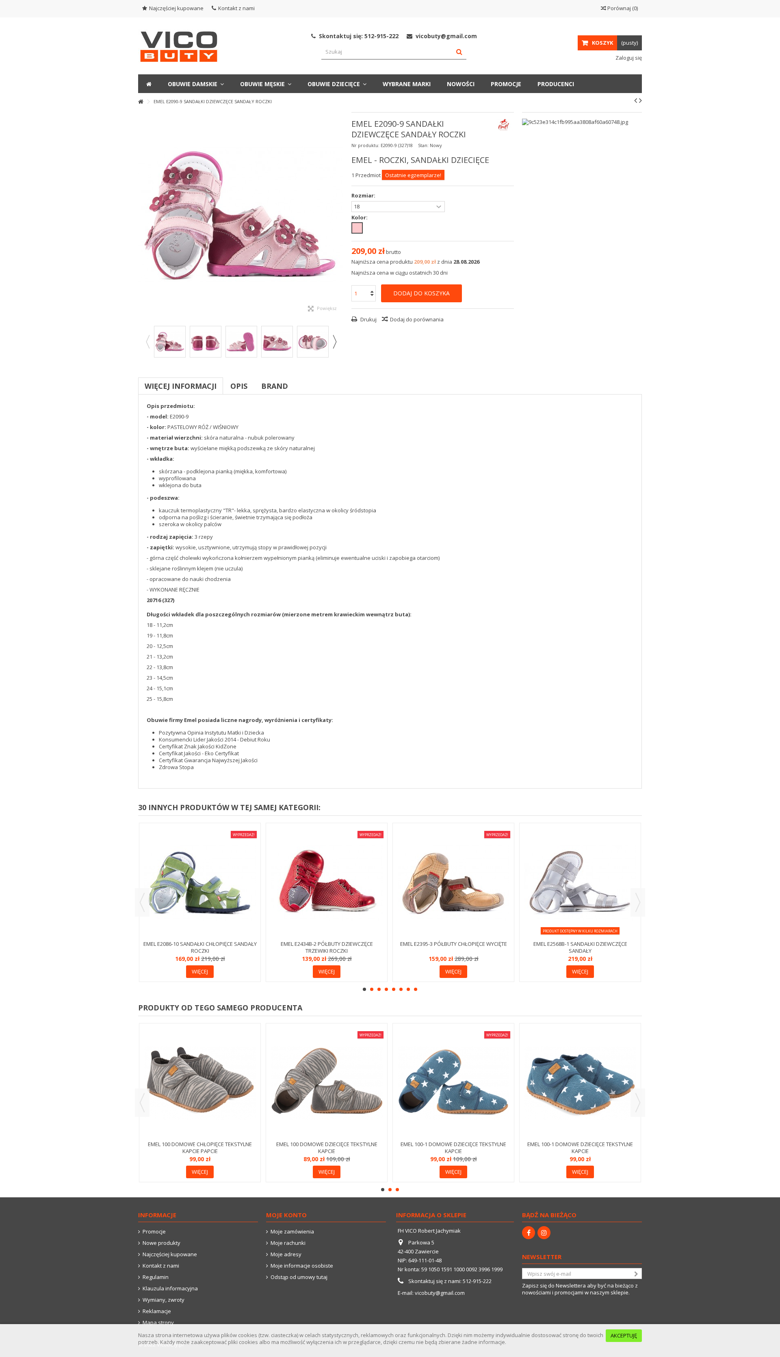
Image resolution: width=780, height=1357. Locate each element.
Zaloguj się (628, 57)
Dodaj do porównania (417, 319)
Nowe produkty (161, 1243)
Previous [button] (147, 342)
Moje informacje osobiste (302, 1265)
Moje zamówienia (292, 1231)
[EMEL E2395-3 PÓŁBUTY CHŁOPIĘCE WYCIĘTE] (453, 883)
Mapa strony (158, 1322)
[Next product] (640, 100)
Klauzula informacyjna (170, 1288)
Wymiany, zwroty (163, 1299)
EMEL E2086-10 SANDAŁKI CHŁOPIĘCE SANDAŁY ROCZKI (200, 947)
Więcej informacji (181, 386)
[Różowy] (357, 228)
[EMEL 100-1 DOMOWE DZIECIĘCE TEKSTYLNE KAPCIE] (453, 1083)
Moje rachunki (288, 1243)
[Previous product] (635, 100)
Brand (274, 386)
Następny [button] (339, 215)
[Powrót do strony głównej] (140, 102)
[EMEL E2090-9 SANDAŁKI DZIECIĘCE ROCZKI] (169, 341)
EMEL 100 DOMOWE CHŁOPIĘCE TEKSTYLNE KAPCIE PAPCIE (200, 1147)
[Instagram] (543, 1232)
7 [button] (408, 989)
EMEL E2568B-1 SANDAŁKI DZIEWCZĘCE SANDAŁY (580, 947)
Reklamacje (157, 1311)
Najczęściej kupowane (176, 8)
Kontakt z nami (236, 8)
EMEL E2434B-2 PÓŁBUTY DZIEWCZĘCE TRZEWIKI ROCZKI (327, 947)
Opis (238, 386)
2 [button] (371, 989)
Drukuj (368, 319)
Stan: (423, 145)
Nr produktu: (365, 145)
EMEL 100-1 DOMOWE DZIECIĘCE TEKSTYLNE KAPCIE (453, 1147)
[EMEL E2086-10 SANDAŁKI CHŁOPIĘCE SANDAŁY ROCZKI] (200, 883)
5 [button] (393, 989)
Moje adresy (286, 1254)
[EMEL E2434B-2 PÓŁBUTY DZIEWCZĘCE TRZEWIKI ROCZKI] (327, 883)
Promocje (154, 1231)
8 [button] (415, 989)
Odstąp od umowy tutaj (299, 1277)
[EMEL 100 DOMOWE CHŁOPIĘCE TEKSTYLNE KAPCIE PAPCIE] (200, 1083)
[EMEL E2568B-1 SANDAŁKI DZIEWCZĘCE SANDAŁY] (580, 883)
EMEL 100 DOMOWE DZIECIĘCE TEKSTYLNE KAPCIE (326, 1147)
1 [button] (364, 989)
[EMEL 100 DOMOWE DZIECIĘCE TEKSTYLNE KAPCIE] (327, 1083)
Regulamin (156, 1277)
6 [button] (401, 989)
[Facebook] (528, 1232)
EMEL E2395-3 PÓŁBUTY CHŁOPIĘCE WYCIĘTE (453, 943)
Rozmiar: (364, 195)
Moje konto (286, 1215)
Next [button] (334, 342)
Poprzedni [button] (142, 215)
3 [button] (379, 989)
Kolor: (360, 217)
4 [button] (386, 989)
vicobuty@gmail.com (440, 1292)
